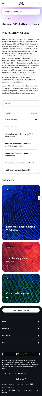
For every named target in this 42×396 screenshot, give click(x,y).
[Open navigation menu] (3, 3)
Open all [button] (34, 113)
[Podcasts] (22, 374)
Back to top (20, 379)
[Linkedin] (9, 374)
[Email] (25, 374)
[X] (3, 374)
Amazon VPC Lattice (8, 19)
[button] (13, 11)
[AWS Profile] (38, 4)
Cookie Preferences (8, 387)
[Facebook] (6, 374)
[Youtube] (19, 374)
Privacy (4, 384)
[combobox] (21, 103)
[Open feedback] (40, 198)
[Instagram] (12, 374)
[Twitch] (15, 374)
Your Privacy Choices (23, 384)
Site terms (12, 384)
